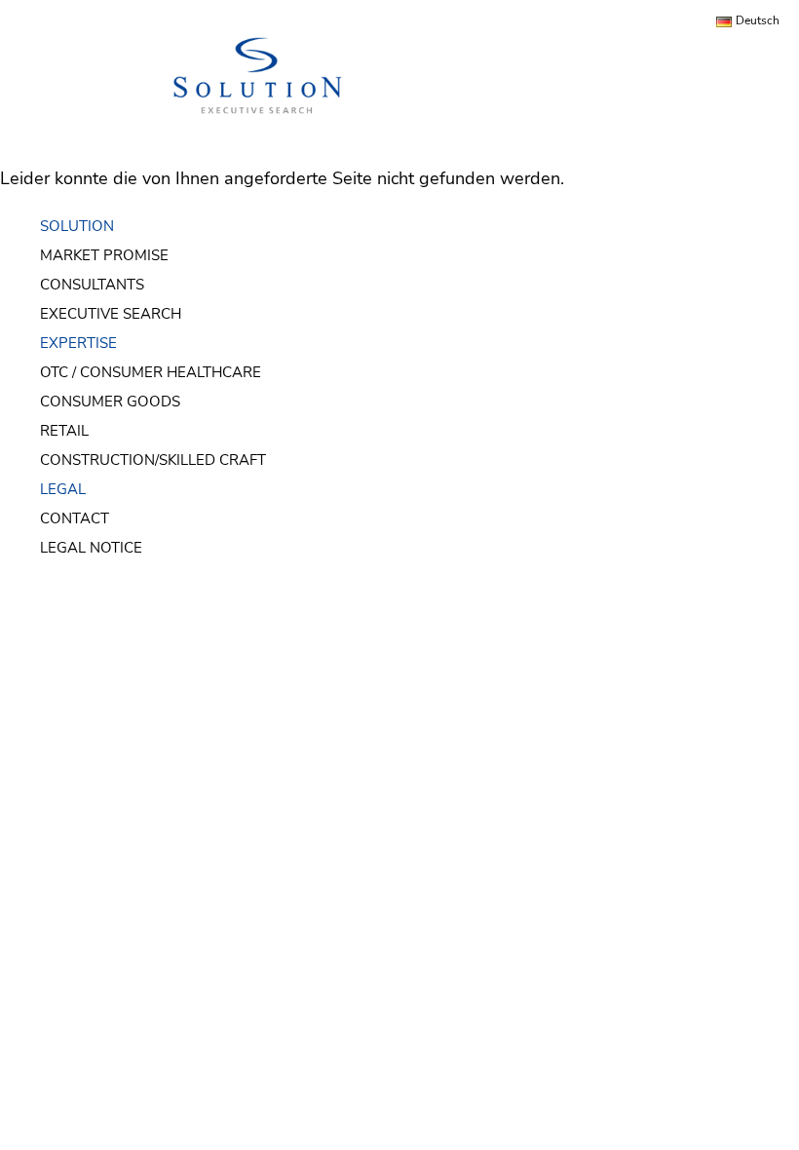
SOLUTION (77, 226)
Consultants (92, 284)
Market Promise (104, 255)
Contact (74, 518)
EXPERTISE (78, 343)
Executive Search (110, 314)
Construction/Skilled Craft (153, 460)
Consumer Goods (110, 401)
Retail (64, 431)
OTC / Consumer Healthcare (150, 372)
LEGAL (63, 489)
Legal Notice (91, 547)
